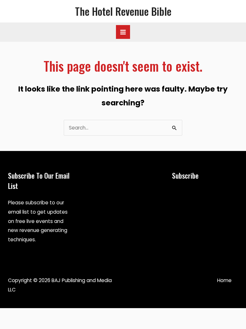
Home (224, 280)
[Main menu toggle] (123, 32)
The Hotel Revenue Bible (123, 11)
